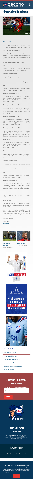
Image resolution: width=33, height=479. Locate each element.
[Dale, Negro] (23, 236)
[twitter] (10, 453)
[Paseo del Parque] (16, 284)
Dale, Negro (21, 243)
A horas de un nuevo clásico (12, 359)
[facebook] (7, 453)
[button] (4, 239)
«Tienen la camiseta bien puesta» (13, 366)
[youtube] (22, 453)
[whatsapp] (16, 453)
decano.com (6, 223)
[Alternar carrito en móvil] (29, 6)
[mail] (25, 453)
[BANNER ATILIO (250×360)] (16, 252)
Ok (16, 476)
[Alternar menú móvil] (29, 4)
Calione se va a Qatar (10, 352)
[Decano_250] (16, 316)
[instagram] (13, 453)
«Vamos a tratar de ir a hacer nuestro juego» (16, 363)
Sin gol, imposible (9, 369)
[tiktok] (19, 453)
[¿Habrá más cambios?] (9, 236)
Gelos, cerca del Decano (10, 356)
